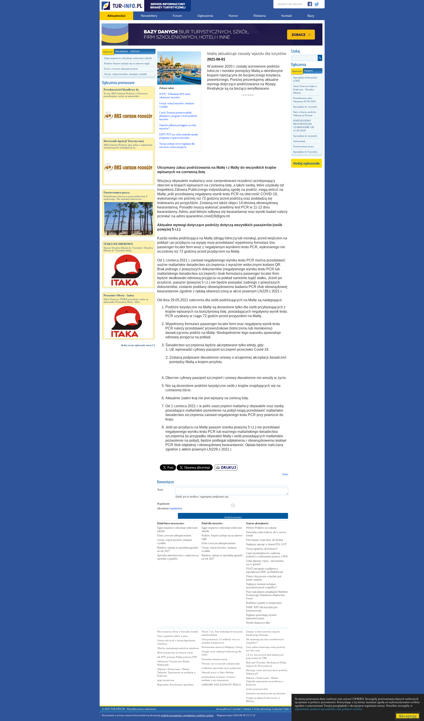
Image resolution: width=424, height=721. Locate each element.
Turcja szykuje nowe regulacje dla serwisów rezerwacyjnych (177, 145)
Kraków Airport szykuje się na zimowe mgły (127, 63)
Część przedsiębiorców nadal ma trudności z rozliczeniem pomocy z (267, 555)
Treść (160, 489)
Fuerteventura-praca (303, 146)
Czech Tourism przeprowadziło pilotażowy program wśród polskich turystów (178, 116)
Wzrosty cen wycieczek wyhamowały (221, 663)
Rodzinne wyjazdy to (264, 602)
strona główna (223, 709)
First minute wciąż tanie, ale (264, 539)
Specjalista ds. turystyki (305, 106)
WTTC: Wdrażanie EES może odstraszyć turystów (174, 96)
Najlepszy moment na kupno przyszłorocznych (261, 586)
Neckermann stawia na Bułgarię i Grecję (222, 647)
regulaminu (175, 508)
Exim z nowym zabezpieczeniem (121, 68)
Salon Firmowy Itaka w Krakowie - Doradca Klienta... (305, 89)
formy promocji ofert (257, 689)
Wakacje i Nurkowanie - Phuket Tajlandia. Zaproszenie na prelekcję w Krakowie (176, 672)
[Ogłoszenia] (306, 64)
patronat (278, 709)
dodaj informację (262, 709)
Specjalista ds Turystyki (305, 151)
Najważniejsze (121, 51)
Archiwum (135, 51)
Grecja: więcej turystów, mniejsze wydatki (125, 74)
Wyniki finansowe (258, 622)
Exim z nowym (174, 535)
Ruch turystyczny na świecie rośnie (175, 652)
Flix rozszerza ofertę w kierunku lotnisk (177, 631)
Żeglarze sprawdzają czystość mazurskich (261, 616)
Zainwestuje (299, 141)
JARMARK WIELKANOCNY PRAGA (221, 684)
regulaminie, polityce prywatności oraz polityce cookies (328, 709)
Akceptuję (407, 715)
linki (286, 709)
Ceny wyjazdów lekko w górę (172, 636)
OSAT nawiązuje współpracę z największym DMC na (264, 570)
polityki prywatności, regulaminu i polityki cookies (187, 715)
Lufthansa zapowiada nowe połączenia (221, 668)
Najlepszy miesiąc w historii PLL (266, 544)
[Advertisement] (128, 424)
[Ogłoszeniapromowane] (128, 83)
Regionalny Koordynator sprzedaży (175, 684)
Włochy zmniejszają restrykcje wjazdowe (178, 648)
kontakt (237, 709)
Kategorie (308, 70)
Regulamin (163, 503)
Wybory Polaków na (261, 527)
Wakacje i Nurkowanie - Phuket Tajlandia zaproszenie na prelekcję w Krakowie (264, 681)
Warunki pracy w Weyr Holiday (218, 672)
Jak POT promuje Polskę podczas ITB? (177, 657)
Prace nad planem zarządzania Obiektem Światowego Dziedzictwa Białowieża (267, 595)
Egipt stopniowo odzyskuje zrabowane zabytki (128, 58)
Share (285, 474)
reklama (247, 709)
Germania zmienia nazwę (214, 659)
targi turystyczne (165, 680)
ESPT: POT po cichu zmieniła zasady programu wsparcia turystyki (178, 136)
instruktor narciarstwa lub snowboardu (265, 693)
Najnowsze (108, 52)
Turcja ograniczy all (262, 548)
